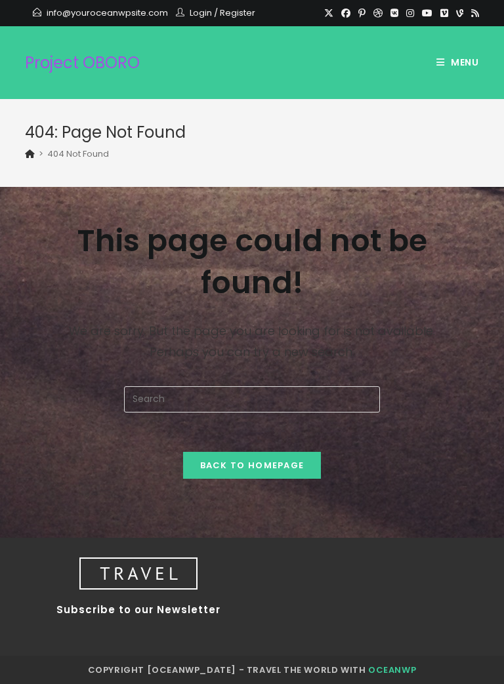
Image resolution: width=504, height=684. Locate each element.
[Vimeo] (444, 13)
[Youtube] (427, 13)
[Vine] (459, 13)
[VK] (394, 13)
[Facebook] (345, 13)
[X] (328, 13)
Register (237, 13)
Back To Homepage (252, 465)
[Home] (30, 154)
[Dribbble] (378, 13)
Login (201, 13)
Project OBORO (82, 62)
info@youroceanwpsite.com (107, 13)
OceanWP (392, 670)
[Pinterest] (361, 13)
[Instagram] (410, 13)
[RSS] (473, 13)
